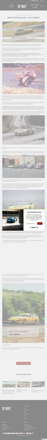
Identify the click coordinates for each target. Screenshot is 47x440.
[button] (44, 439)
